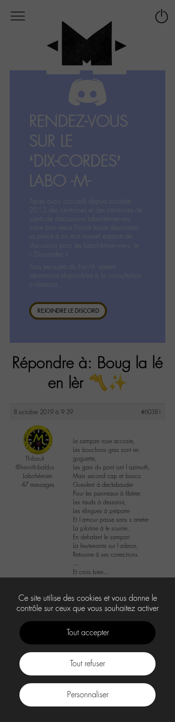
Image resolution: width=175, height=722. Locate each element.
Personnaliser (87, 695)
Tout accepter (88, 632)
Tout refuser (87, 663)
